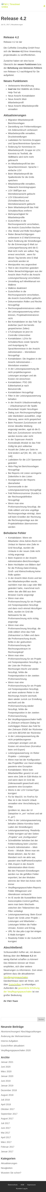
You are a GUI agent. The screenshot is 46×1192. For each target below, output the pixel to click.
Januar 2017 (7, 1151)
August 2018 (7, 1095)
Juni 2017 (5, 1128)
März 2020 (6, 1071)
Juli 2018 (5, 1099)
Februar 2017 (7, 1147)
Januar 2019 (7, 1085)
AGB (22, 1185)
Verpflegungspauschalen (16, 977)
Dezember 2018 (9, 1090)
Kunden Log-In (22, 1188)
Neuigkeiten (7, 1168)
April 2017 (6, 1137)
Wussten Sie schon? (11, 1172)
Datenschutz (13, 1185)
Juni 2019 (5, 1081)
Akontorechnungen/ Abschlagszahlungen (21, 1031)
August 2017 (7, 1118)
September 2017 (9, 1114)
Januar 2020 (7, 1076)
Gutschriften (15, 984)
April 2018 (6, 1104)
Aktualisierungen (17, 24)
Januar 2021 (7, 1062)
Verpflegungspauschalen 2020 (16, 1050)
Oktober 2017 (8, 1109)
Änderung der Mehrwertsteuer (16, 1036)
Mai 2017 (5, 1132)
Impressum (31, 1185)
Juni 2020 (5, 1067)
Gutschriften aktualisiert (12, 1045)
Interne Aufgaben (9, 1041)
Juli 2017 (5, 1123)
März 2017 (6, 1142)
